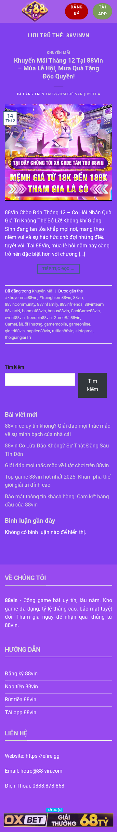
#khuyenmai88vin (21, 297)
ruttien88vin (62, 330)
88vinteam (94, 304)
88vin (78, 297)
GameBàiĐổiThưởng (23, 324)
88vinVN (12, 310)
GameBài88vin (67, 317)
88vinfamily (47, 304)
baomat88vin (34, 310)
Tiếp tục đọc (58, 269)
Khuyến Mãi (58, 53)
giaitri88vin (15, 330)
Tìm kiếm (14, 367)
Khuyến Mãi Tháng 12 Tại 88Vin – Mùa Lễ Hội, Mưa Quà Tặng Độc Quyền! (58, 68)
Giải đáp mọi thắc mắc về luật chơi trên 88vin (57, 465)
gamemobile (55, 324)
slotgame (84, 330)
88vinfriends (71, 304)
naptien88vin (38, 330)
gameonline (79, 324)
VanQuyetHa (87, 94)
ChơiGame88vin (85, 310)
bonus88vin (58, 310)
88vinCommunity (20, 304)
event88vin (15, 317)
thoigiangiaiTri (18, 337)
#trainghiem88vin (55, 297)
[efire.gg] (35, 11)
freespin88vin (39, 317)
